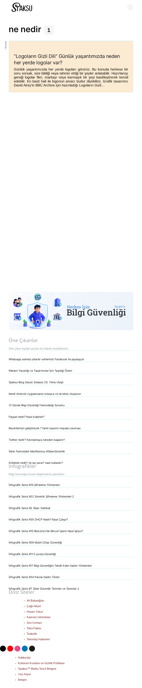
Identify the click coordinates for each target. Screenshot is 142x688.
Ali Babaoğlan (35, 600)
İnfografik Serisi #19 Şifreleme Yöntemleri (34, 485)
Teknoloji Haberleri (38, 639)
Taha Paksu (34, 628)
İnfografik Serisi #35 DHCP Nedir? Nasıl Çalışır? (38, 519)
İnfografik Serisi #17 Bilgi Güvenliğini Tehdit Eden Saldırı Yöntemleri (50, 565)
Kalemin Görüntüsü (38, 617)
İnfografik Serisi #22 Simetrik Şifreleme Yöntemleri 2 (41, 496)
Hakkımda (24, 657)
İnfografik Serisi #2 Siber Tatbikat (29, 508)
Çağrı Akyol (34, 606)
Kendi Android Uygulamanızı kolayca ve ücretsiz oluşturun (45, 394)
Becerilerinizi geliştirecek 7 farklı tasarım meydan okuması (45, 428)
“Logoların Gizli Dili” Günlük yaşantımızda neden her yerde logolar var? (67, 59)
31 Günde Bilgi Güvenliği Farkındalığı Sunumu (36, 405)
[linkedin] (25, 649)
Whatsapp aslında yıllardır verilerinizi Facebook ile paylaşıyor (46, 359)
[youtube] (10, 649)
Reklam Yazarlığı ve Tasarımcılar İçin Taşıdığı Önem (40, 370)
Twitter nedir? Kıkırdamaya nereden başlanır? (37, 439)
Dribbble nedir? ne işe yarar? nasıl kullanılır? (36, 462)
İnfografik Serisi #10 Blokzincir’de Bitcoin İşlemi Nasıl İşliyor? (46, 531)
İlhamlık (6, 45)
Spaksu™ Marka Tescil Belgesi (37, 668)
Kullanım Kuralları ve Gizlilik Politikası (41, 663)
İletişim (22, 679)
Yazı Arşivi (24, 674)
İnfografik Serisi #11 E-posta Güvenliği (32, 554)
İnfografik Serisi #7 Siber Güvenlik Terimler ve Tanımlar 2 (44, 588)
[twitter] (3, 649)
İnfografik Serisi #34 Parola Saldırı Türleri (34, 577)
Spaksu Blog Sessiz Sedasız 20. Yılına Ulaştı (36, 382)
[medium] (32, 649)
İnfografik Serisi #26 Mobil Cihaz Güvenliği (35, 542)
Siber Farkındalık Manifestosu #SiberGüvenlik (37, 451)
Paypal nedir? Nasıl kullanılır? (27, 417)
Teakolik (32, 633)
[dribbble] (17, 649)
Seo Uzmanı (34, 622)
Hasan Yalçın (35, 611)
